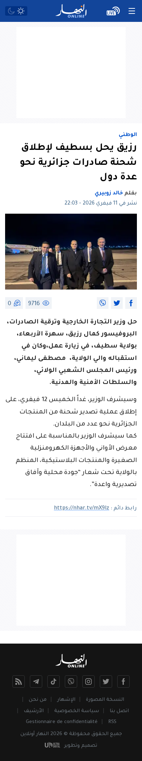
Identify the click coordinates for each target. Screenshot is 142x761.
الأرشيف (34, 711)
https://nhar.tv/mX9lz (81, 509)
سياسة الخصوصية (76, 711)
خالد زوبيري (109, 194)
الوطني (128, 135)
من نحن (38, 700)
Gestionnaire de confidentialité (62, 722)
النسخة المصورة (105, 700)
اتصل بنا (119, 711)
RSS (112, 722)
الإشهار (66, 700)
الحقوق (100, 734)
